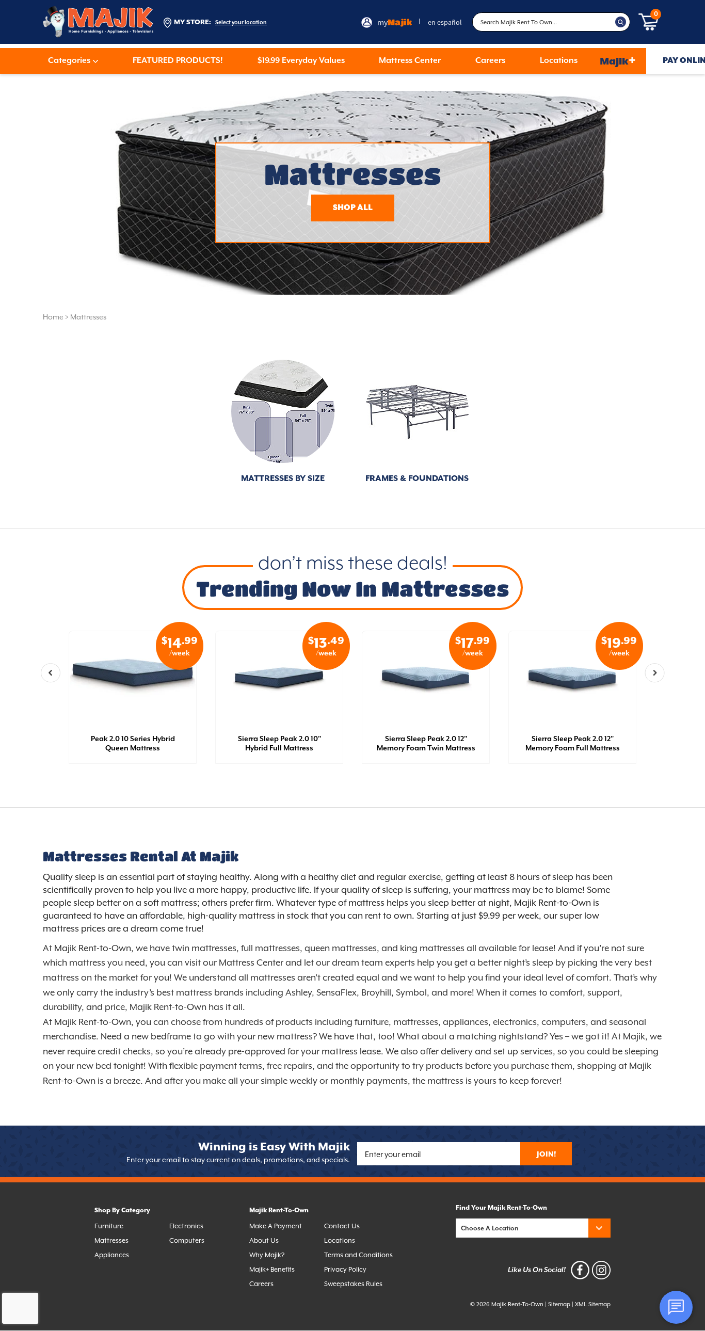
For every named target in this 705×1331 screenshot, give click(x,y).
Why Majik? (266, 1255)
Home (53, 317)
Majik (618, 61)
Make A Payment (275, 1226)
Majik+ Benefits (272, 1269)
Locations (559, 61)
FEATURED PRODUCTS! (178, 61)
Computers (186, 1240)
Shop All (353, 207)
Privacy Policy (345, 1269)
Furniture (108, 1226)
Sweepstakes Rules (353, 1284)
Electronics (186, 1226)
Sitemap (559, 1304)
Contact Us (342, 1226)
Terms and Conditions (358, 1255)
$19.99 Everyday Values (301, 61)
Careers (490, 61)
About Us (264, 1240)
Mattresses (88, 317)
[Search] (621, 22)
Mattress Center (410, 61)
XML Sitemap (593, 1304)
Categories (69, 61)
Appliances (111, 1255)
